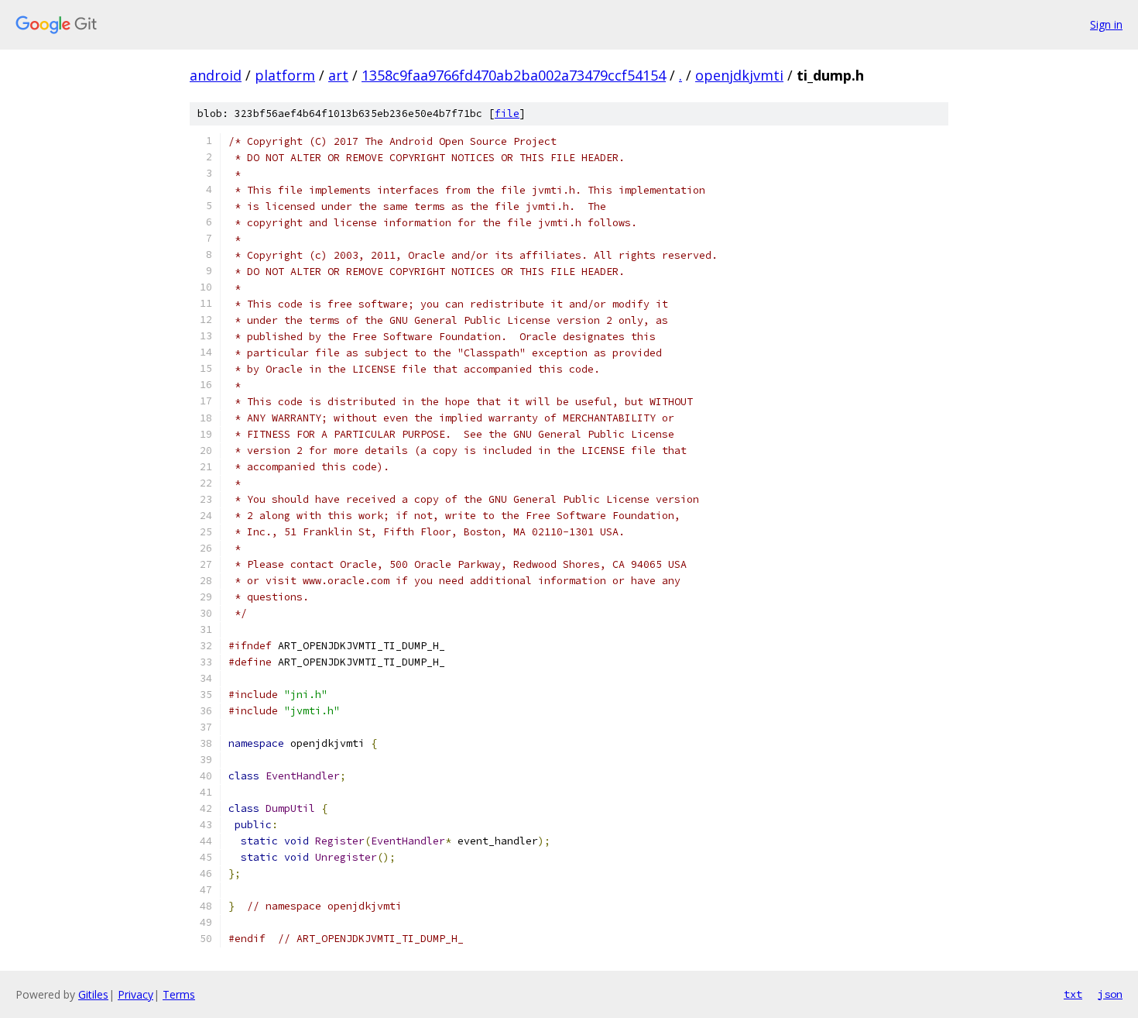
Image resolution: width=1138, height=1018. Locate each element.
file (507, 113)
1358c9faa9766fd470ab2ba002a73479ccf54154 (514, 75)
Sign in (1106, 24)
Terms (179, 994)
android (216, 75)
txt (1073, 994)
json (1110, 994)
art (338, 75)
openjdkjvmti (739, 75)
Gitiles (93, 994)
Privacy (135, 994)
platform (285, 75)
